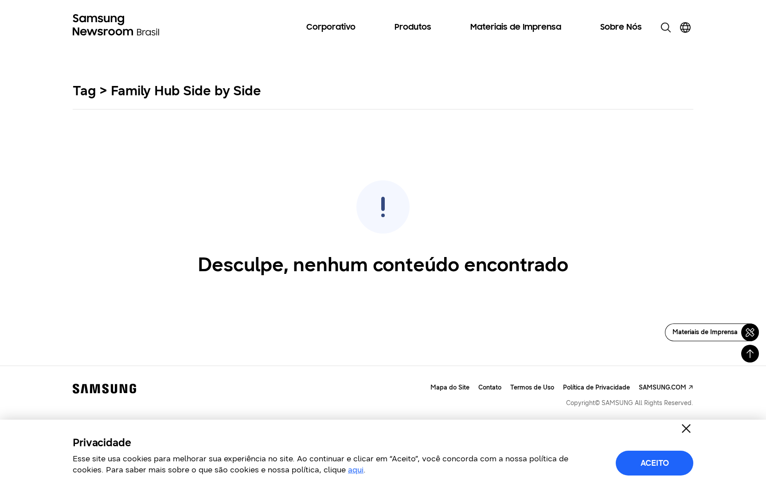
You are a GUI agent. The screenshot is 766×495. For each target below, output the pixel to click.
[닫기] (686, 428)
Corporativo (331, 27)
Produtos (413, 27)
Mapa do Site (449, 387)
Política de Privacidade (596, 387)
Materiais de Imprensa (515, 27)
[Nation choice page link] (685, 27)
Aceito (655, 463)
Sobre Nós (621, 27)
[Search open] (666, 27)
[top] (750, 353)
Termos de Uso (532, 387)
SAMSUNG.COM (662, 387)
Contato (489, 387)
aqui (355, 470)
